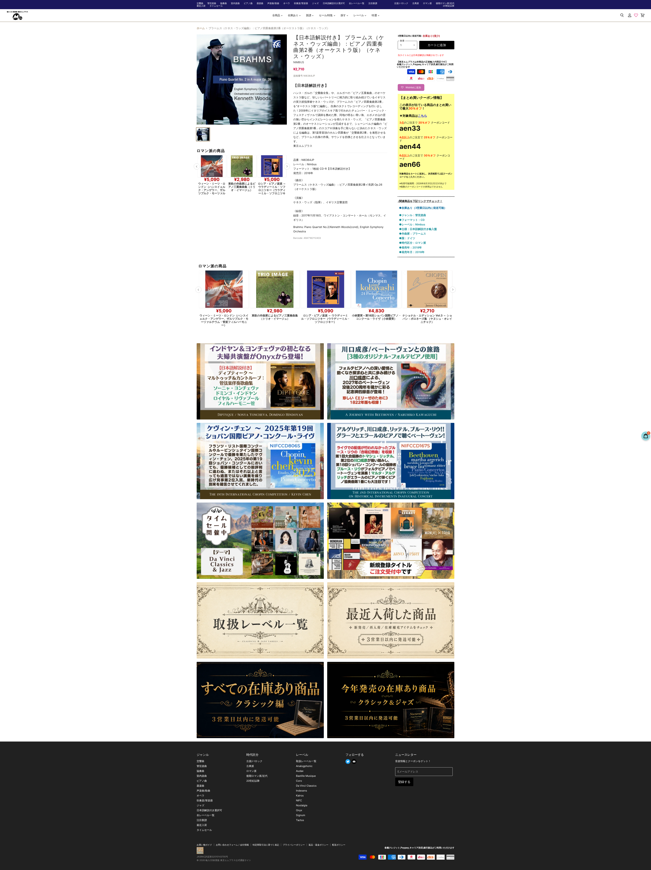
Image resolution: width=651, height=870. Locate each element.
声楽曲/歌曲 (273, 3)
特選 (374, 15)
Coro (299, 780)
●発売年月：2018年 (412, 252)
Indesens (301, 790)
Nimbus (298, 62)
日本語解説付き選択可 (334, 3)
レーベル (358, 15)
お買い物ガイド (204, 844)
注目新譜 (372, 3)
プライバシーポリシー (294, 844)
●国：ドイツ (407, 238)
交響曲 (200, 3)
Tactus (300, 820)
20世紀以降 (448, 6)
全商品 (276, 15)
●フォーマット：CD (412, 220)
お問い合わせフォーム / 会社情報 (232, 844)
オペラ (286, 3)
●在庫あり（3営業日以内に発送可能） (423, 207)
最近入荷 (201, 6)
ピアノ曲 (248, 3)
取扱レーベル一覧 (306, 761)
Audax (299, 771)
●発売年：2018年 (410, 247)
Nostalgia (301, 805)
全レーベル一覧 (356, 3)
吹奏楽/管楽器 (301, 3)
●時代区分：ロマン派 (412, 242)
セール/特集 (326, 15)
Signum (300, 815)
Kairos (300, 795)
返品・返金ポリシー (318, 844)
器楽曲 (260, 3)
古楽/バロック (401, 3)
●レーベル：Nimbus (412, 224)
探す (343, 15)
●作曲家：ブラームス (412, 233)
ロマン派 (427, 3)
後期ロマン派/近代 (445, 3)
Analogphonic (304, 766)
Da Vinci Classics (306, 785)
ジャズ (315, 3)
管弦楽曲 (211, 3)
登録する (404, 782)
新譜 (309, 15)
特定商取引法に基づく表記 (266, 844)
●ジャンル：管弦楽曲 (412, 215)
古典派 (415, 3)
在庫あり (293, 15)
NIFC (299, 800)
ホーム (201, 28)
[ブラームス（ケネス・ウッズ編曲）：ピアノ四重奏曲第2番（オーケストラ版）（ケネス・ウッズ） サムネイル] (203, 134)
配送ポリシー (338, 844)
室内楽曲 (235, 3)
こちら (422, 115)
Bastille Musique (306, 775)
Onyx (299, 810)
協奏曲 (223, 3)
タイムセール (216, 6)
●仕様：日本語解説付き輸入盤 (418, 229)
